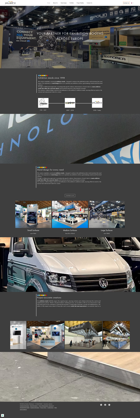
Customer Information (24, 405)
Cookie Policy (50, 407)
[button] (71, 3)
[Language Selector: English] (132, 2)
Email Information (34, 405)
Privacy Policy (43, 407)
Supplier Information (34, 407)
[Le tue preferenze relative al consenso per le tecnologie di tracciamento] (2, 415)
